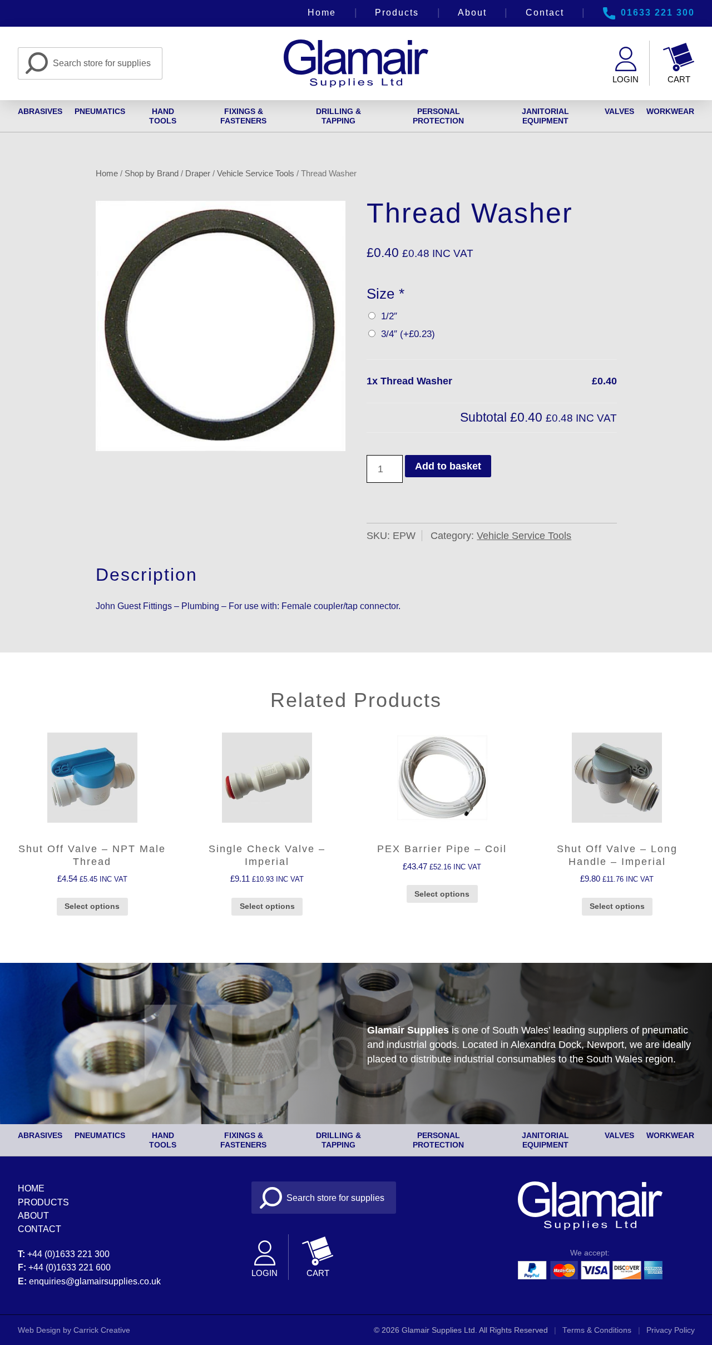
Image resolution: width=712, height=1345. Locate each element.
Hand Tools (162, 116)
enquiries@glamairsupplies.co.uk (95, 1281)
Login (625, 79)
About (472, 12)
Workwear (670, 111)
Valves (619, 111)
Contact (545, 12)
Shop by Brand (152, 173)
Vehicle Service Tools (255, 173)
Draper (197, 173)
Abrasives (40, 111)
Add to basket (448, 466)
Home (322, 12)
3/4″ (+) (405, 334)
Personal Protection (438, 116)
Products (397, 12)
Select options (92, 906)
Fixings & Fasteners (243, 116)
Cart (679, 79)
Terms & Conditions (596, 1330)
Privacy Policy (670, 1330)
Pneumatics (100, 111)
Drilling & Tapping (338, 116)
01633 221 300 (658, 12)
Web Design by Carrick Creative (74, 1330)
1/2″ (386, 316)
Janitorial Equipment (545, 116)
